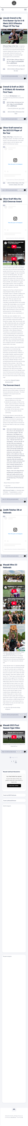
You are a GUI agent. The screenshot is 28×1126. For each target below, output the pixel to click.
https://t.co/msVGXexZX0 (16, 104)
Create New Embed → (14, 785)
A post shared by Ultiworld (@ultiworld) (15, 179)
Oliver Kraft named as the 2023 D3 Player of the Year (12, 130)
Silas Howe (13, 751)
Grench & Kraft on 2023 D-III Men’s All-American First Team (13, 89)
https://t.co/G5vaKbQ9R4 (17, 61)
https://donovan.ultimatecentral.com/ (14, 487)
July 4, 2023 (21, 108)
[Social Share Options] (4, 830)
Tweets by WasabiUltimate (9, 800)
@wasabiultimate (10, 654)
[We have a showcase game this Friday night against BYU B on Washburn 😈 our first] (15, 1041)
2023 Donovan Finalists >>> (10, 490)
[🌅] (15, 1065)
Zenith (20, 556)
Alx (22, 1117)
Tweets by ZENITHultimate (9, 795)
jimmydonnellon (14, 76)
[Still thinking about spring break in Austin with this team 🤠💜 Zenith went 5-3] (15, 939)
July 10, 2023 (22, 65)
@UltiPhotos (13, 63)
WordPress (13, 1117)
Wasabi (21, 76)
